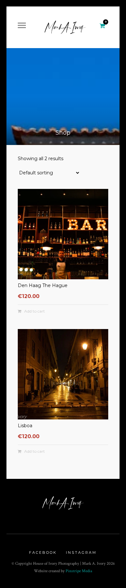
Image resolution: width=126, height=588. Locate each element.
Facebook (43, 552)
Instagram (81, 552)
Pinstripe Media (79, 571)
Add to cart (34, 311)
